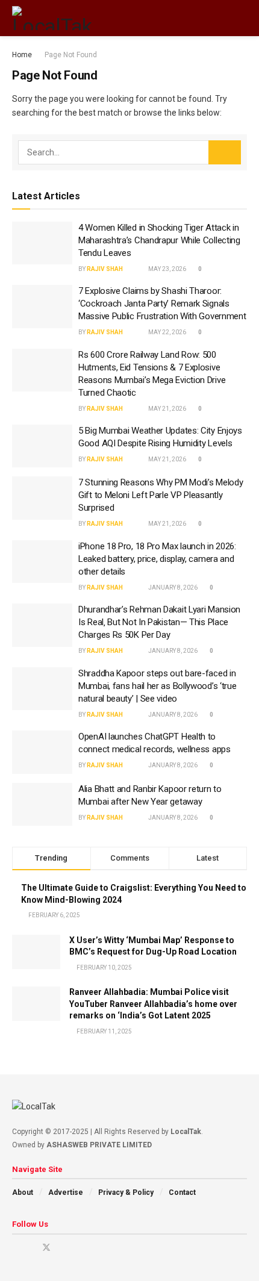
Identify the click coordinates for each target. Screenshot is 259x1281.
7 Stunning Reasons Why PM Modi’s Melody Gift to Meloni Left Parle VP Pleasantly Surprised (160, 495)
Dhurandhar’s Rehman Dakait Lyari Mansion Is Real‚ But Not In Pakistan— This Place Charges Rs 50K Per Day (159, 622)
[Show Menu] (219, 18)
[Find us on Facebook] (62, 1248)
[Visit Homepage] (52, 18)
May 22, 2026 (166, 332)
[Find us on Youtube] (15, 1248)
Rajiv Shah (105, 269)
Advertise (65, 1192)
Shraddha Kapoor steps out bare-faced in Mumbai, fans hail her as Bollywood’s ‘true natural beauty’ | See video (157, 686)
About (22, 1192)
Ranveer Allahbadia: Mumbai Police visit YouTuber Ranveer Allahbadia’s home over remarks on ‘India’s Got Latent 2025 (153, 1003)
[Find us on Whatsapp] (92, 1248)
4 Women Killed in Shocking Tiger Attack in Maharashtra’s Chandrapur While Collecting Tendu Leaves (159, 240)
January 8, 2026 (172, 587)
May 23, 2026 (166, 269)
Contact (182, 1192)
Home (22, 55)
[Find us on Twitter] (46, 1248)
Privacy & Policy (126, 1192)
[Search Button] (242, 18)
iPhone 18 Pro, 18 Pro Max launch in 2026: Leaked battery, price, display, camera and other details (157, 559)
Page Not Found (71, 55)
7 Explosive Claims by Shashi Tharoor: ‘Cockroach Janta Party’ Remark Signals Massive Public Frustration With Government (162, 303)
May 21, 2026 (166, 408)
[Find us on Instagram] (30, 1248)
